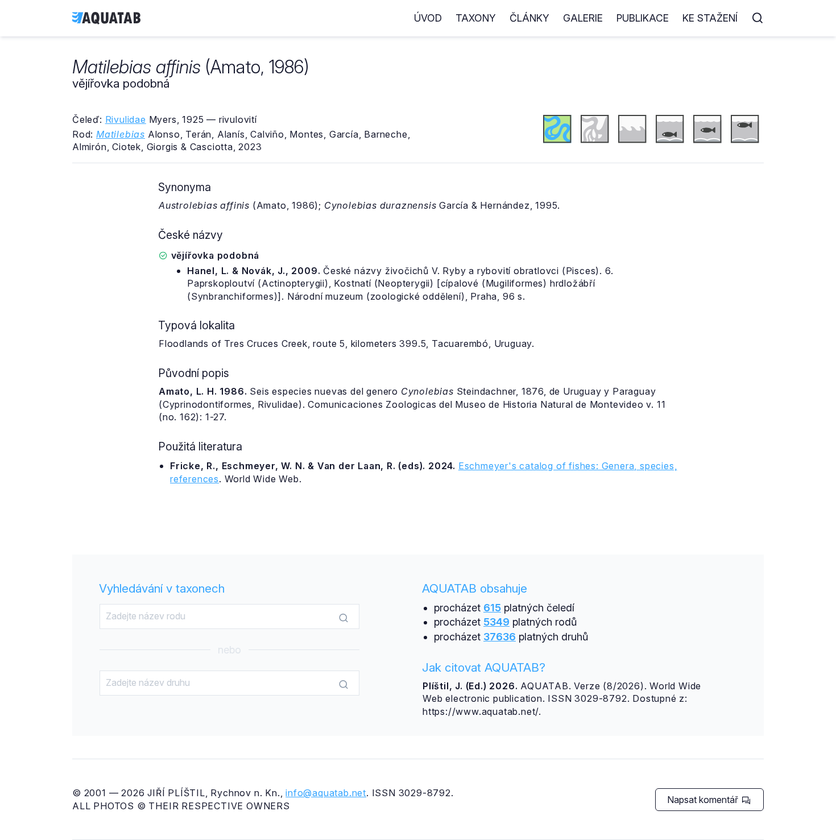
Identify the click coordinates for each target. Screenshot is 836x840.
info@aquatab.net (325, 792)
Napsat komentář (703, 799)
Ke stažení (710, 18)
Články (529, 18)
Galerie (583, 18)
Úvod (428, 18)
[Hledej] (343, 617)
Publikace (642, 18)
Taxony (476, 18)
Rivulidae (125, 119)
